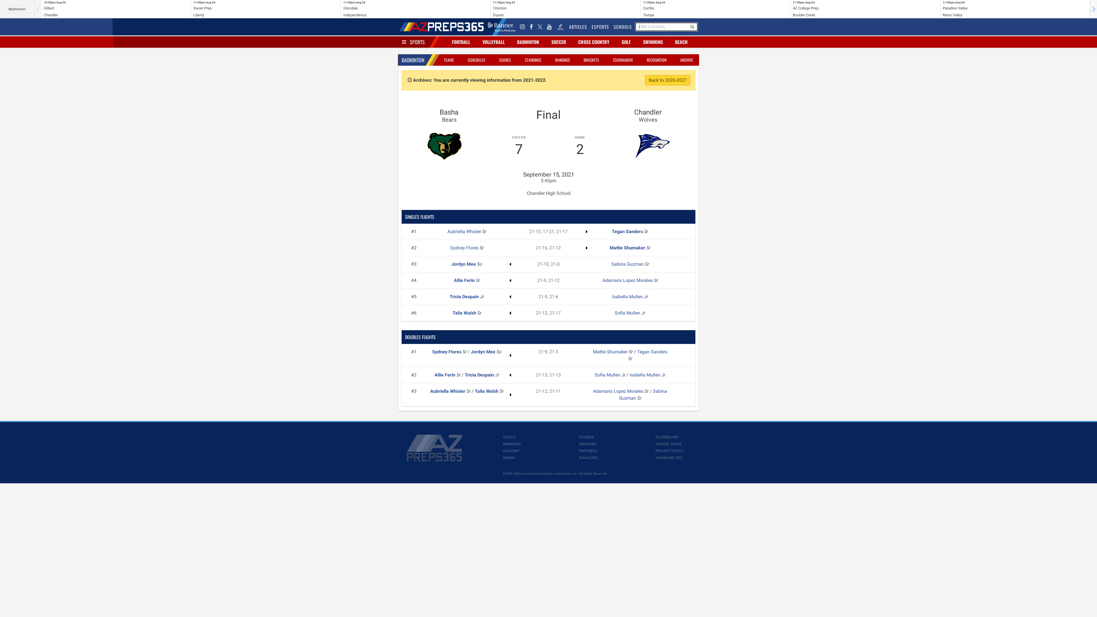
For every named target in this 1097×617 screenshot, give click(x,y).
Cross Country (593, 42)
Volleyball (494, 42)
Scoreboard (667, 437)
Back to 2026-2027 (668, 80)
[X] (540, 26)
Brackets (591, 60)
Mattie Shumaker (628, 248)
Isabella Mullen (628, 296)
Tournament (623, 60)
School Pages (668, 444)
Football (461, 42)
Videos (509, 437)
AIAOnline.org (668, 458)
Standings (533, 60)
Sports (417, 42)
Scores (505, 60)
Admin (509, 458)
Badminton (17, 9)
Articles (578, 26)
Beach (681, 42)
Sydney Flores (465, 248)
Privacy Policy (669, 451)
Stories (586, 437)
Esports (600, 26)
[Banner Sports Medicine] (502, 27)
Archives (587, 444)
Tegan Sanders (628, 231)
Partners (588, 451)
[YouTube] (549, 27)
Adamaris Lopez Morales (628, 280)
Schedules (476, 60)
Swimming (653, 42)
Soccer (558, 42)
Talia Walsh (465, 313)
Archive (686, 60)
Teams (449, 60)
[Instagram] (522, 27)
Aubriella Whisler (464, 231)
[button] (1093, 9)
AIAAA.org (588, 458)
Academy (511, 451)
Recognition (656, 60)
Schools (623, 26)
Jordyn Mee (464, 264)
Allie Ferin (465, 280)
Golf (626, 42)
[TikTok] (560, 27)
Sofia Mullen (628, 313)
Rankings (562, 60)
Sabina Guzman (628, 264)
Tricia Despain (465, 296)
